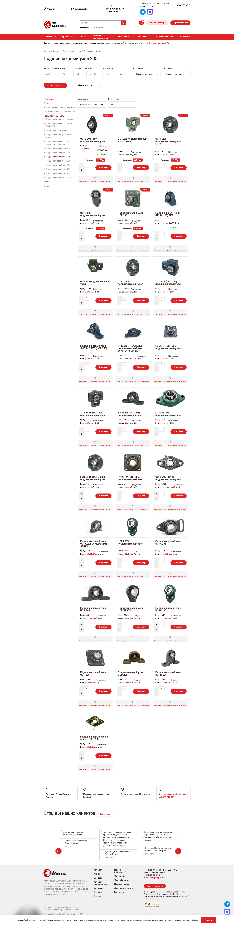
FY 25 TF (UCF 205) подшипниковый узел (168, 347)
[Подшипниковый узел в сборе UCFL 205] (95, 722)
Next (178, 851)
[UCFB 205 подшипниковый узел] (95, 198)
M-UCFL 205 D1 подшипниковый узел (168, 414)
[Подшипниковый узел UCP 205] (95, 593)
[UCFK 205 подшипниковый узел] (132, 527)
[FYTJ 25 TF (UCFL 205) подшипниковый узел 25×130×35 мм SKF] (132, 331)
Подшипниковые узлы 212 (58, 178)
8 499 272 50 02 (147, 6)
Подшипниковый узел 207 (58, 165)
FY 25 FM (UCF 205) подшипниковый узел (130, 478)
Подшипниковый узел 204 (58, 152)
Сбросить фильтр (85, 85)
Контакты (185, 37)
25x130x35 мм (130, 359)
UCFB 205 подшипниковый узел (93, 214)
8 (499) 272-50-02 (152, 870)
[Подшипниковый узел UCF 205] (132, 198)
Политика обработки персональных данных (61, 907)
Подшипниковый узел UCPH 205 (168, 673)
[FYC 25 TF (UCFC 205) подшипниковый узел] (95, 462)
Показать (55, 85)
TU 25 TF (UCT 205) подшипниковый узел (168, 282)
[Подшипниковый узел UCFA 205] (170, 527)
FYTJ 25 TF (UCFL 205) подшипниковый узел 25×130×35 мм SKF (130, 348)
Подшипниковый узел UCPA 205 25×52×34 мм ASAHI (93, 544)
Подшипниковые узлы (54, 116)
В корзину (103, 167)
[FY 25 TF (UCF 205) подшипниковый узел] (170, 331)
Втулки (47, 182)
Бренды (66, 37)
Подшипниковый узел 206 (58, 161)
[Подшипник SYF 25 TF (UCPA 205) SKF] (170, 198)
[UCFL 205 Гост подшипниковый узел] (95, 124)
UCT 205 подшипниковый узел (95, 282)
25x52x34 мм (92, 554)
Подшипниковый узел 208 (58, 169)
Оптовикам (142, 37)
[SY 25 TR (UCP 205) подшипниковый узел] (133, 398)
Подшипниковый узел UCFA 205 (168, 542)
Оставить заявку (157, 43)
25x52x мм (84, 148)
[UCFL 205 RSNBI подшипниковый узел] (170, 462)
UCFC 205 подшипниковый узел (130, 282)
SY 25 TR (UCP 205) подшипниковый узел (130, 414)
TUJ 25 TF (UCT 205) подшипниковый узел (93, 414)
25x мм (128, 155)
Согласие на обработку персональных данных (62, 910)
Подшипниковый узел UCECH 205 (130, 609)
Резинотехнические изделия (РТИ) (59, 107)
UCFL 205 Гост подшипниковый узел (93, 140)
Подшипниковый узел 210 (58, 173)
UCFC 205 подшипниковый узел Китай (168, 141)
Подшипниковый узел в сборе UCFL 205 (94, 738)
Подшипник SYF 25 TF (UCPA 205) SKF (168, 214)
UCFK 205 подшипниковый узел (130, 542)
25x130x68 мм (168, 487)
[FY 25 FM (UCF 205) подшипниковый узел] (133, 462)
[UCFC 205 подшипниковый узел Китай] (170, 124)
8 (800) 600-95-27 (152, 875)
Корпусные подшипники (57, 130)
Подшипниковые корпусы (58, 148)
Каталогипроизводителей (100, 36)
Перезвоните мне (180, 23)
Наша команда (121, 884)
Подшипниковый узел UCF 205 (130, 214)
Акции (82, 37)
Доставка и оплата (164, 37)
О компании (121, 37)
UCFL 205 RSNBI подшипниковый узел (168, 478)
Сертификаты (121, 880)
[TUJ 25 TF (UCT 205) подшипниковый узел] (95, 398)
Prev (58, 851)
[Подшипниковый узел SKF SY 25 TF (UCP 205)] (95, 331)
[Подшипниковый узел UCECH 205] (132, 593)
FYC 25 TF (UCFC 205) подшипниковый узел (93, 478)
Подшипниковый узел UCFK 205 (168, 609)
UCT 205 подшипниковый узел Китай (132, 140)
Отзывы (98, 892)
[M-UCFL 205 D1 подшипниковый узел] (170, 398)
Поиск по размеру (120, 871)
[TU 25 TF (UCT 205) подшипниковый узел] (170, 267)
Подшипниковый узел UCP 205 (93, 609)
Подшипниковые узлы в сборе (60, 119)
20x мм (165, 423)
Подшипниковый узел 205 (58, 157)
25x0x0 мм (129, 554)
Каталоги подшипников (101, 883)
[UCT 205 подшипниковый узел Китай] (132, 124)
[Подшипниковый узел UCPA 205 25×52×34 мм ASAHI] (95, 527)
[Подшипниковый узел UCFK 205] (170, 593)
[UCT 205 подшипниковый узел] (95, 267)
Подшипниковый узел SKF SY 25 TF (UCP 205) (93, 347)
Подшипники (50, 99)
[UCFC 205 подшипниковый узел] (133, 267)
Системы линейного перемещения (59, 111)
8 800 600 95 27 (183, 5)
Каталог (48, 37)
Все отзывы (105, 814)
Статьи (97, 896)
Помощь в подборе (157, 23)
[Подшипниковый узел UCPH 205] (170, 658)
